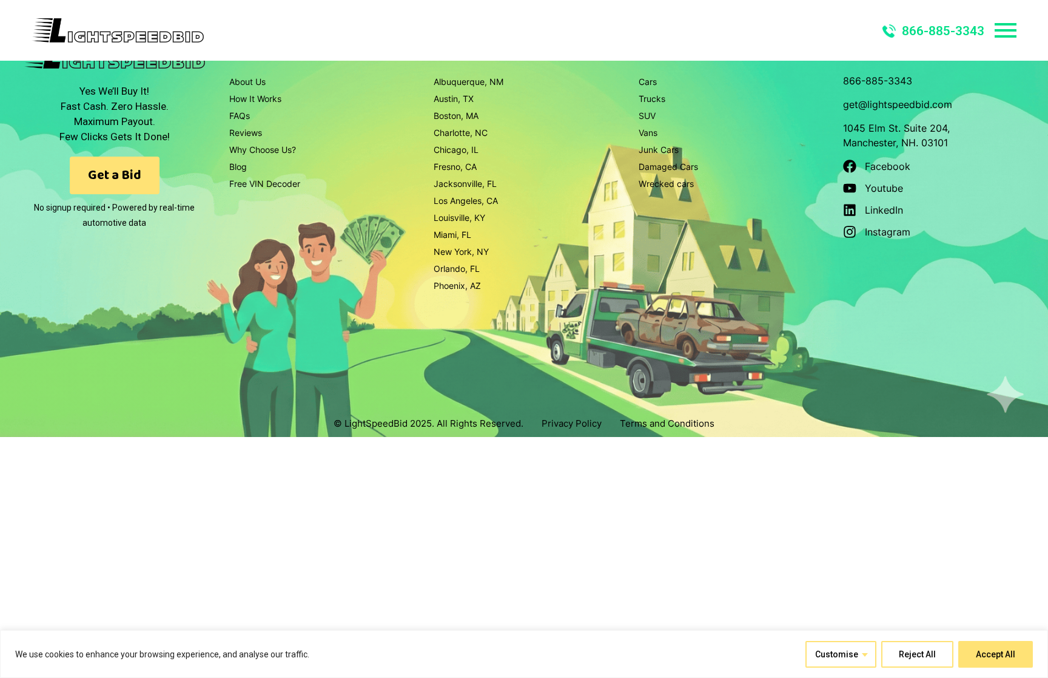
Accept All (995, 654)
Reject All (917, 654)
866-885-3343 (943, 31)
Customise (836, 654)
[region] (524, 654)
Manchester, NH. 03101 (895, 143)
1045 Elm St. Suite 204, (896, 128)
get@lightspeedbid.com (897, 104)
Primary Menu (1005, 30)
